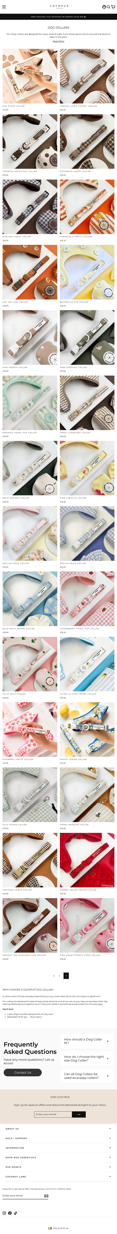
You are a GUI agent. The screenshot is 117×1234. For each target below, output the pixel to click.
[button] (86, 1041)
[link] (23, 1072)
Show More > (36, 1017)
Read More (58, 41)
